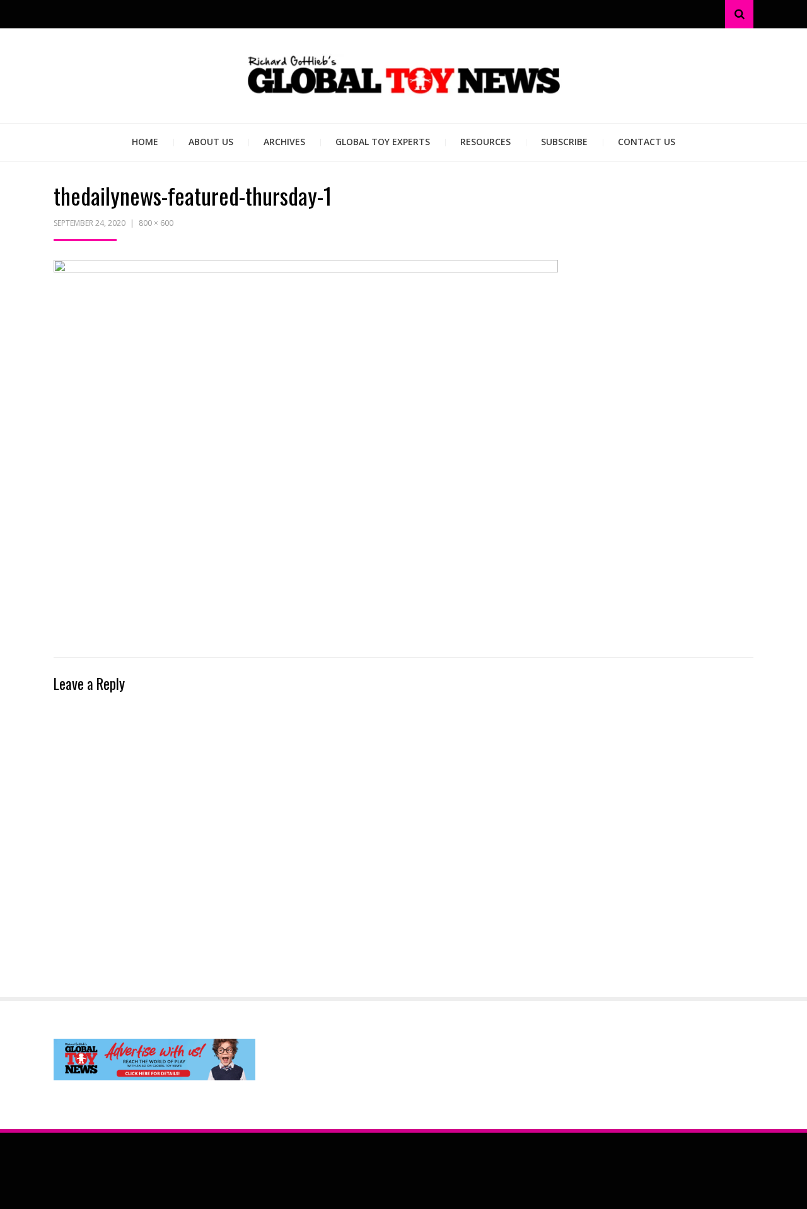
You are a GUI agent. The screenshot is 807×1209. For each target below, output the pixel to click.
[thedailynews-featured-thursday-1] (306, 448)
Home (145, 142)
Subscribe (564, 142)
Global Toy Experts (382, 142)
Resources (485, 142)
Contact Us (646, 142)
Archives (284, 142)
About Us (211, 142)
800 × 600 (156, 223)
